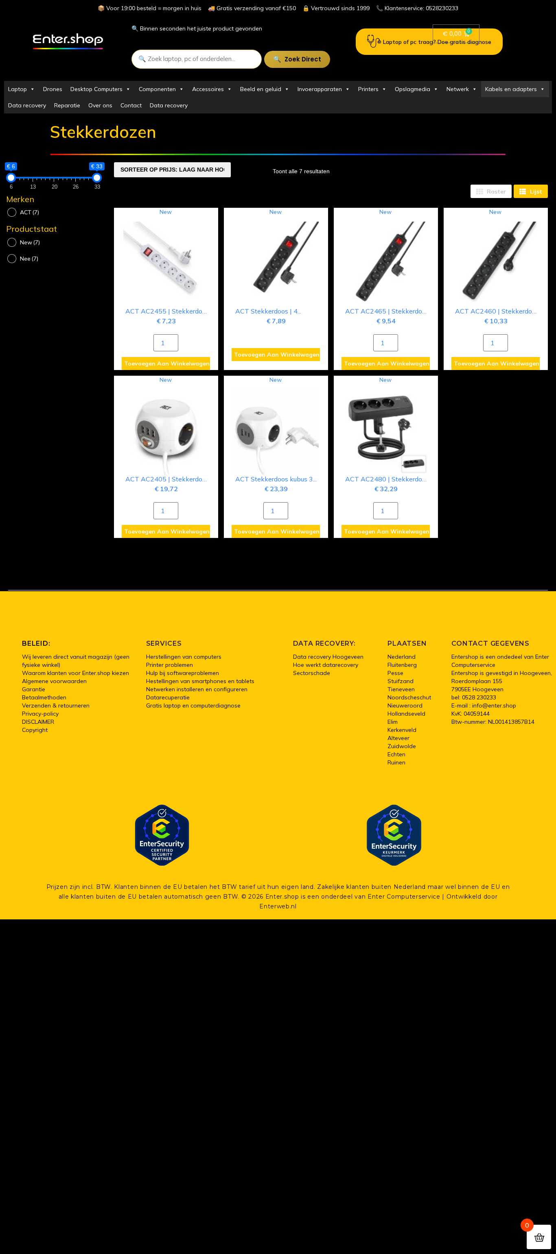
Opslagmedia (412, 89)
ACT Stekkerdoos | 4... (268, 311)
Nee (29, 258)
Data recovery (27, 105)
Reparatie (67, 105)
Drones (52, 89)
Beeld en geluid (260, 89)
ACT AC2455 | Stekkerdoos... (169, 311)
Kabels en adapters (511, 89)
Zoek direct (303, 59)
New (30, 242)
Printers (368, 89)
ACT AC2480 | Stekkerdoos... (389, 479)
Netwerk (458, 89)
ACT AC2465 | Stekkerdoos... (389, 311)
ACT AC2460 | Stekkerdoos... (499, 311)
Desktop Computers (96, 89)
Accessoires (208, 89)
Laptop (17, 89)
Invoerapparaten (320, 89)
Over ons (100, 105)
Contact (131, 105)
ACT (29, 212)
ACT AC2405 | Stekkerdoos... (169, 479)
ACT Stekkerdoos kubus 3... (276, 479)
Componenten (157, 89)
